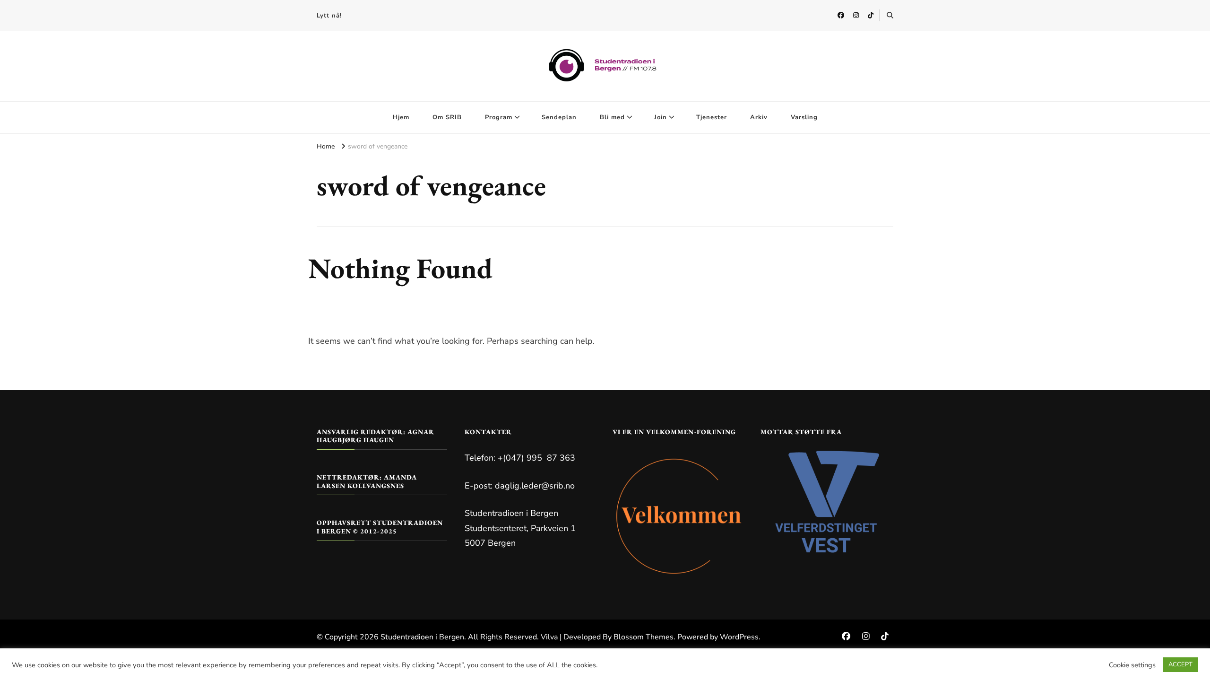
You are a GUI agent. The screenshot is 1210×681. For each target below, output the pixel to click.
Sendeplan (559, 117)
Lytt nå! (329, 15)
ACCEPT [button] (1180, 664)
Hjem (401, 117)
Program (498, 117)
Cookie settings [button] (1132, 665)
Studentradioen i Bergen (422, 637)
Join (660, 117)
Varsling (804, 117)
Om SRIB (447, 117)
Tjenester (711, 117)
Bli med (612, 117)
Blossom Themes (644, 637)
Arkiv (759, 117)
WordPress (739, 637)
